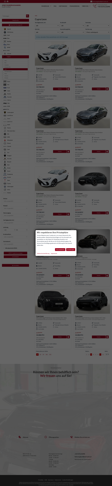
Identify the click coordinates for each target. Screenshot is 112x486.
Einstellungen (70, 249)
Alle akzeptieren (60, 249)
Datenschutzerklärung (43, 253)
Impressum (54, 253)
